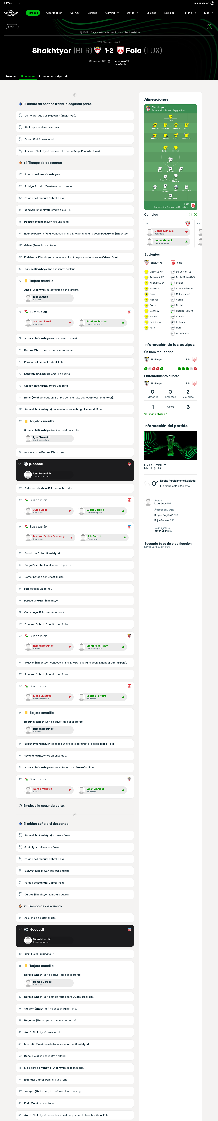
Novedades (28, 76)
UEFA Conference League (11, 13)
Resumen (11, 76)
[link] (33, 13)
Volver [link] (13, 27)
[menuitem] (33, 13)
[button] (112, 13)
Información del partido (53, 76)
